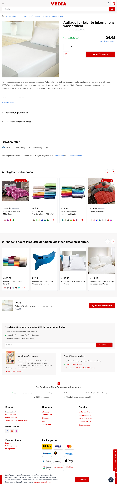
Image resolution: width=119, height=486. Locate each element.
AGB (44, 421)
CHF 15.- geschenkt (115, 462)
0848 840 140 (10, 415)
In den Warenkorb (100, 54)
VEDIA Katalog (85, 422)
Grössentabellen (85, 418)
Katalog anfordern (13, 372)
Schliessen (82, 479)
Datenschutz (47, 415)
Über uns (45, 412)
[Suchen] (112, 9)
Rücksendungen (85, 415)
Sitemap (45, 418)
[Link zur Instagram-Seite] (16, 431)
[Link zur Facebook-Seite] (7, 431)
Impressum (46, 424)
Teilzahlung (69, 467)
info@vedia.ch (11, 417)
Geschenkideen (85, 425)
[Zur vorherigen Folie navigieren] (107, 171)
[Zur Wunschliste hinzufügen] (66, 54)
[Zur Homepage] (3, 16)
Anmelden (59, 155)
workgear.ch (10, 449)
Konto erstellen (75, 155)
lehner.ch (8, 443)
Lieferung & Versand (86, 412)
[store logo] (59, 4)
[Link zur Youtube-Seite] (12, 431)
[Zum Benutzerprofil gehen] (109, 3)
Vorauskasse (58, 467)
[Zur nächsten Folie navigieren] (113, 171)
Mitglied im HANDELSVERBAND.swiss (80, 368)
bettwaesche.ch (11, 446)
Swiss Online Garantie (74, 364)
